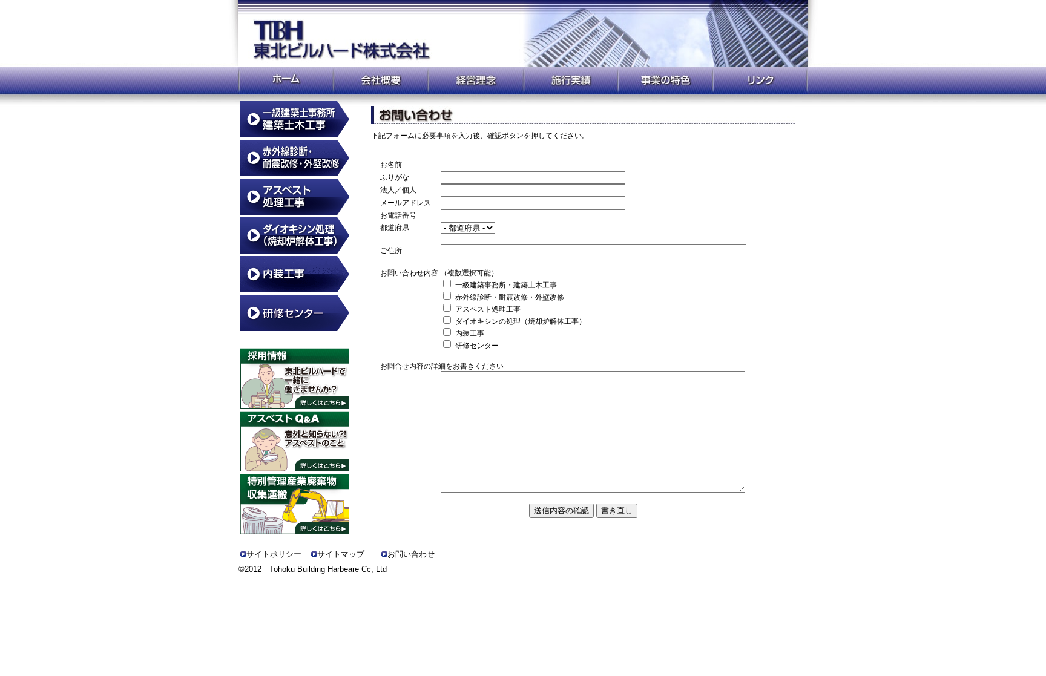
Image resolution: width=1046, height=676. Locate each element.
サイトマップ (340, 554)
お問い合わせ (411, 554)
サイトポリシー (273, 554)
